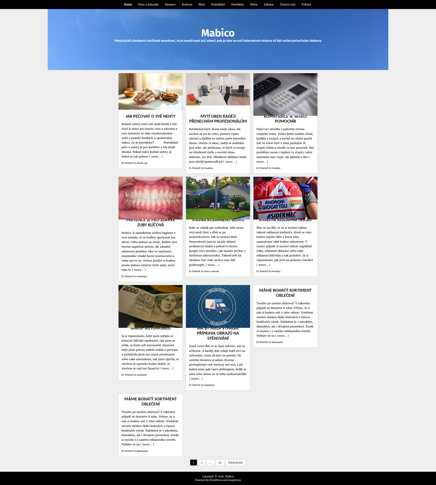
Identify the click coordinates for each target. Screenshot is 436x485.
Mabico (218, 33)
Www (254, 4)
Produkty (237, 4)
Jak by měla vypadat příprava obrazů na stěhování (218, 333)
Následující (235, 462)
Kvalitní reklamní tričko (285, 220)
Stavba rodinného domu (218, 220)
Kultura (187, 4)
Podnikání (218, 4)
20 (220, 462)
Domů (128, 4)
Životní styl (287, 4)
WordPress (216, 480)
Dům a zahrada (148, 4)
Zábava (269, 4)
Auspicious (234, 480)
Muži (201, 4)
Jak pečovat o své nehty (151, 116)
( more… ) (155, 156)
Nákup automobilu (150, 328)
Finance (170, 4)
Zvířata (306, 4)
